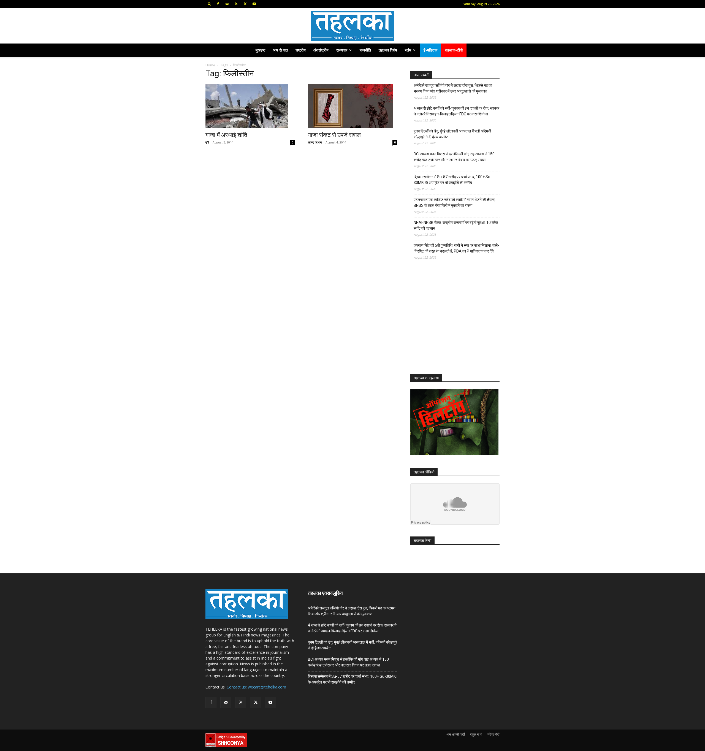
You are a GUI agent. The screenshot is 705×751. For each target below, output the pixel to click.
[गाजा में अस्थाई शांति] (250, 106)
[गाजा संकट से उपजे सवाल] (352, 106)
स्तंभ (408, 50)
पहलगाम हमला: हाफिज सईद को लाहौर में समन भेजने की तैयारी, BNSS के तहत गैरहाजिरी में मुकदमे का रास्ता (454, 202)
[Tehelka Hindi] (352, 26)
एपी (207, 142)
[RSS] (236, 4)
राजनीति (365, 50)
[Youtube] (254, 4)
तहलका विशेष (388, 50)
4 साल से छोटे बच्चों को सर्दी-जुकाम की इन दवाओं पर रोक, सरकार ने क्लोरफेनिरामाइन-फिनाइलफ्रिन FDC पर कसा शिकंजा (456, 111)
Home (210, 65)
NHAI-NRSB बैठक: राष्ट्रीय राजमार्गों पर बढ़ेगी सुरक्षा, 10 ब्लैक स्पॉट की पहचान (456, 225)
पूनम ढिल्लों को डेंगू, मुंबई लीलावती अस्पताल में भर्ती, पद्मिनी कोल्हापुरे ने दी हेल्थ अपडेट (452, 134)
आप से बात (280, 50)
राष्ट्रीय (300, 50)
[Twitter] (245, 4)
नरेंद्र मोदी (493, 734)
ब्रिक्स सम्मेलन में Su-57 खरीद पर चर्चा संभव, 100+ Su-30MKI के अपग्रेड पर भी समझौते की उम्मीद (453, 180)
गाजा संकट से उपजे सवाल (334, 135)
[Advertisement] (451, 321)
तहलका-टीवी (454, 50)
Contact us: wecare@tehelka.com (256, 687)
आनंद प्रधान (315, 142)
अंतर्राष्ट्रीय (321, 50)
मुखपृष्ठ (260, 50)
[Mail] (227, 4)
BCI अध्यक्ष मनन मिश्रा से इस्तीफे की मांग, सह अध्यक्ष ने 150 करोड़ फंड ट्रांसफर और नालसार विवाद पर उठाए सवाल (454, 157)
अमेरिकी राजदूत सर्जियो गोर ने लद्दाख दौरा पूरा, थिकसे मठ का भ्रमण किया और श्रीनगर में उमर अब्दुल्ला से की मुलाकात (453, 88)
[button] (209, 4)
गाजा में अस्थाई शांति (226, 135)
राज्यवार (341, 50)
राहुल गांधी (476, 734)
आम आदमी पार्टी (455, 734)
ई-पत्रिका (430, 50)
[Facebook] (218, 4)
